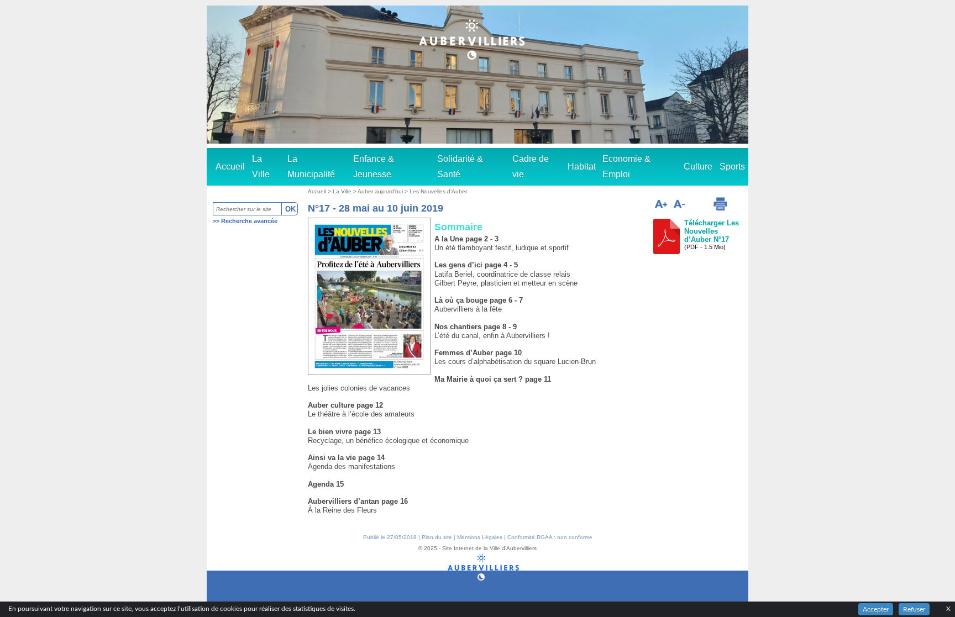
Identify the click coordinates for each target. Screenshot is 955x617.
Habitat (582, 166)
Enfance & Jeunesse (373, 166)
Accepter (876, 609)
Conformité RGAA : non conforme (549, 537)
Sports (732, 166)
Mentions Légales (479, 537)
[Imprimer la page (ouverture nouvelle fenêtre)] (720, 203)
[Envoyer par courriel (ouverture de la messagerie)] (698, 205)
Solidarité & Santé (460, 166)
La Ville (261, 166)
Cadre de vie (530, 166)
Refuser (914, 609)
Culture (698, 166)
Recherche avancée (249, 221)
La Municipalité (311, 166)
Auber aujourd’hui (381, 191)
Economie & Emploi (626, 166)
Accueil (230, 166)
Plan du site (437, 537)
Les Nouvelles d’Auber (438, 191)
